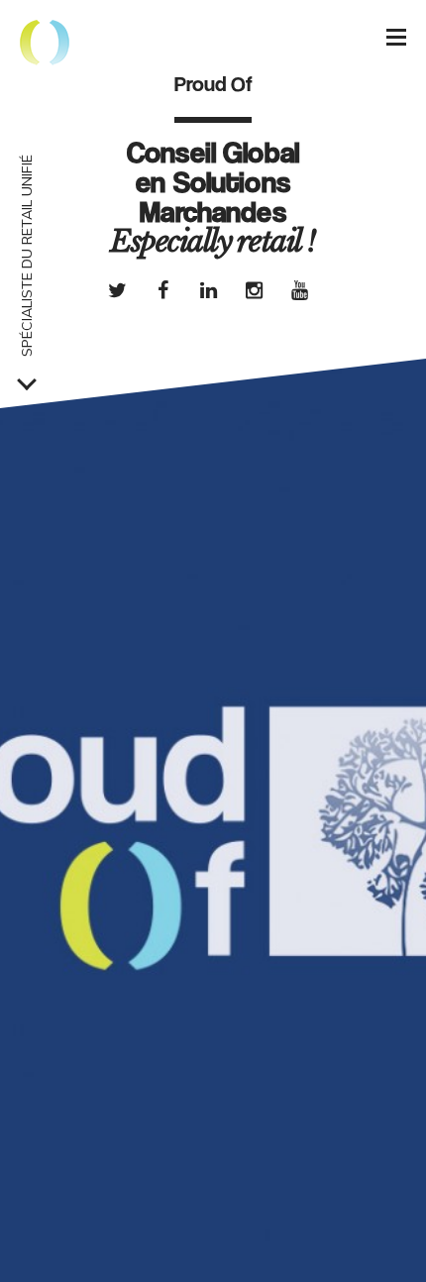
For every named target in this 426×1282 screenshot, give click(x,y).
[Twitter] (117, 289)
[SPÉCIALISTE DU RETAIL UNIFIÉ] (27, 380)
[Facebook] (162, 289)
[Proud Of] (44, 44)
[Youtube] (299, 289)
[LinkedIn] (208, 289)
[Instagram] (253, 289)
